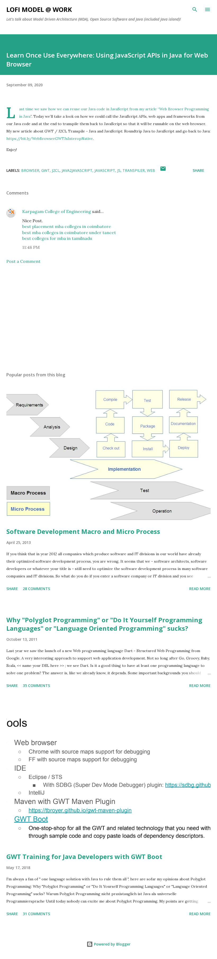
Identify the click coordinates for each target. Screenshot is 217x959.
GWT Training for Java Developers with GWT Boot (84, 856)
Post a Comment (23, 261)
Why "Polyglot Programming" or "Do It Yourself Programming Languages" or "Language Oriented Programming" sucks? (104, 624)
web (151, 170)
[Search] (195, 9)
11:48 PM (31, 247)
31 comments (36, 913)
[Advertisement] (108, 318)
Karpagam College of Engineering (56, 211)
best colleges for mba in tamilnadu (57, 238)
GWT (45, 170)
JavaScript (104, 170)
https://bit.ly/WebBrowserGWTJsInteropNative (49, 138)
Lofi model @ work (39, 9)
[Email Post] (163, 170)
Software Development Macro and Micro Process (83, 531)
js (118, 170)
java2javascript (77, 170)
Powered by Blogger (111, 944)
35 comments (36, 685)
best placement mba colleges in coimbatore (66, 226)
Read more (200, 588)
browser (30, 170)
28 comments (36, 588)
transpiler (134, 170)
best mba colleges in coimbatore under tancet (69, 232)
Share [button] (198, 170)
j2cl (56, 170)
